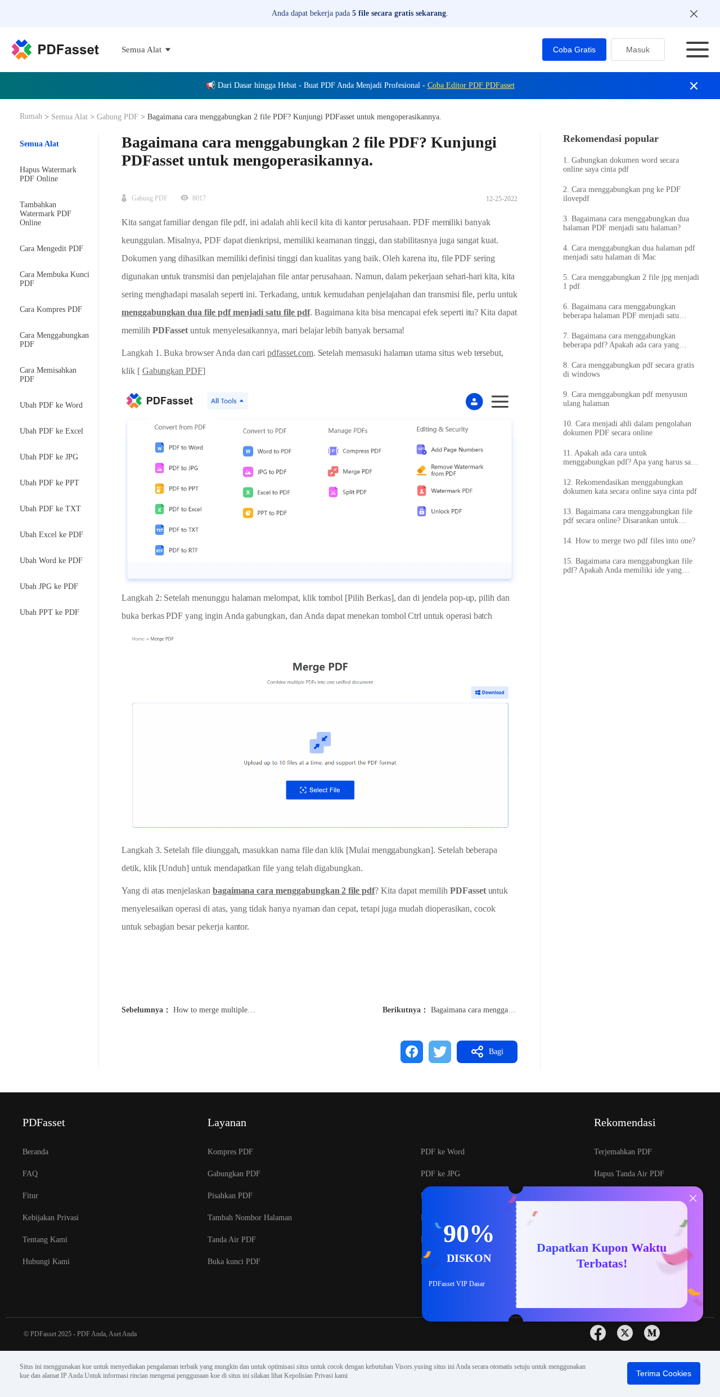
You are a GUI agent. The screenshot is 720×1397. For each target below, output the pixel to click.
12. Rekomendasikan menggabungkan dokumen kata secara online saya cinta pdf (630, 487)
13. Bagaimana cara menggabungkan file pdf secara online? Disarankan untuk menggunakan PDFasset (627, 516)
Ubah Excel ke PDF (51, 534)
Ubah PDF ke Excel (51, 431)
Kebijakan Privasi (50, 1217)
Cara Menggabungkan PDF (54, 340)
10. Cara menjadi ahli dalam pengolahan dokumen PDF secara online (627, 428)
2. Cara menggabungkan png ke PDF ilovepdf (622, 194)
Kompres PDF (230, 1152)
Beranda (35, 1152)
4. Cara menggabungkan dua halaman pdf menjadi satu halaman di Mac (629, 252)
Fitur (30, 1195)
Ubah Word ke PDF (51, 560)
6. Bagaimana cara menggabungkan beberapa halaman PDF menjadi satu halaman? (621, 311)
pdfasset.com (290, 353)
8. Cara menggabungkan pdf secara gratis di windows (628, 369)
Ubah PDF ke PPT (49, 483)
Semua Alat (70, 117)
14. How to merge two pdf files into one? (629, 541)
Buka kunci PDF (234, 1261)
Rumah (32, 116)
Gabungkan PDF (172, 371)
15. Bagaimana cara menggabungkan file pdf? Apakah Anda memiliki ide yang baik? (627, 566)
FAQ (30, 1174)
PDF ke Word (443, 1152)
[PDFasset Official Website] (55, 49)
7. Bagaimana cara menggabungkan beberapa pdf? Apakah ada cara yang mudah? (621, 341)
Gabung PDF (117, 117)
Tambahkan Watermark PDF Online (45, 213)
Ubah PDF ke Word (51, 405)
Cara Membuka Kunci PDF (54, 279)
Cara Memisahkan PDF (48, 374)
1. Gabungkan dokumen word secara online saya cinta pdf (621, 164)
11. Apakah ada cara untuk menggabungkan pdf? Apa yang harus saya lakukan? (630, 458)
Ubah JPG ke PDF (49, 586)
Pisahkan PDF (230, 1195)
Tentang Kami (45, 1239)
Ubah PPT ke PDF (49, 612)
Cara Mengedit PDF (51, 248)
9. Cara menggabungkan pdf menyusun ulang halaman (625, 399)
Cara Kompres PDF (51, 309)
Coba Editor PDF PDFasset (471, 85)
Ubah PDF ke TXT (50, 509)
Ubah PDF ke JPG (49, 457)
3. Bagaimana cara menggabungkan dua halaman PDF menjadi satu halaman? (626, 223)
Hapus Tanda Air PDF (629, 1174)
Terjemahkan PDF (623, 1152)
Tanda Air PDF (232, 1239)
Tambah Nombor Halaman (250, 1217)
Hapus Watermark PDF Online (48, 174)
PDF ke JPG (440, 1174)
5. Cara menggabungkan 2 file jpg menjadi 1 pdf (631, 282)
